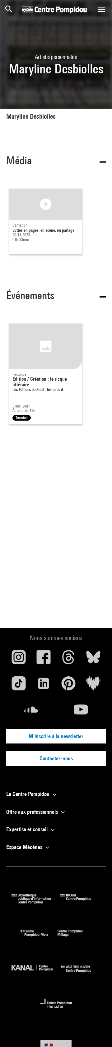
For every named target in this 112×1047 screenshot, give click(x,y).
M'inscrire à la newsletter (56, 736)
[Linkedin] (43, 685)
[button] (56, 161)
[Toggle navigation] (101, 9)
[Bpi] (36, 901)
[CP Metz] (39, 937)
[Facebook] (43, 659)
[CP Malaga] (75, 937)
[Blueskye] (93, 659)
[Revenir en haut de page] (97, 1032)
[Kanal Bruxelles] (36, 973)
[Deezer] (93, 685)
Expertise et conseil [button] (27, 829)
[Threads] (68, 659)
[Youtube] (81, 712)
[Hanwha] (56, 1009)
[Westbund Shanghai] (80, 973)
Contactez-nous (56, 758)
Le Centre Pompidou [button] (28, 794)
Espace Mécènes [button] (25, 847)
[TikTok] (18, 685)
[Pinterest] (68, 685)
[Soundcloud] (31, 712)
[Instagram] (18, 659)
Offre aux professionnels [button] (32, 811)
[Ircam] (80, 901)
